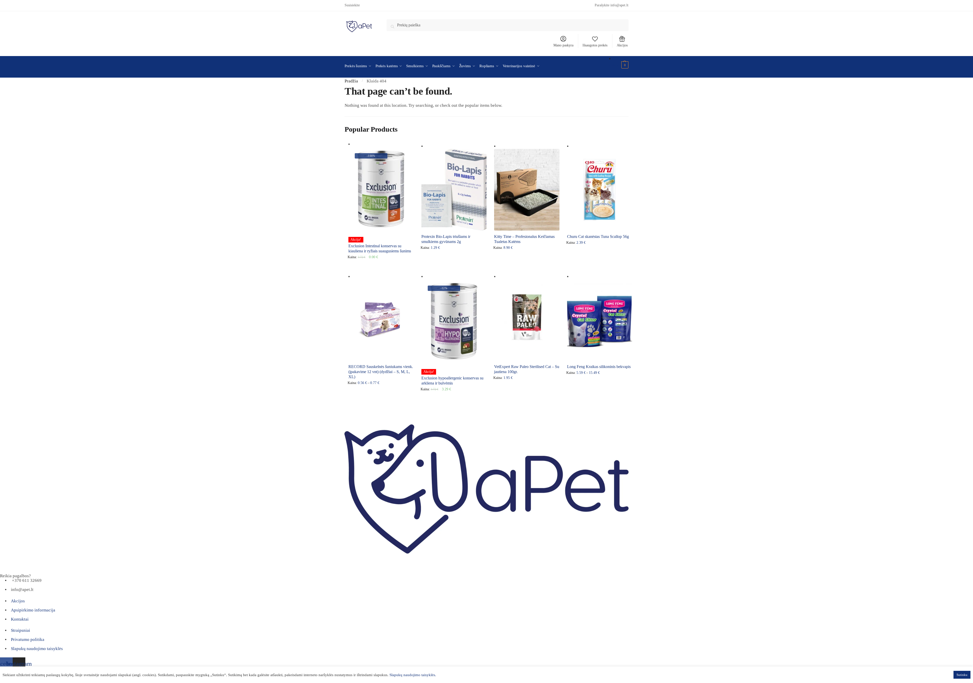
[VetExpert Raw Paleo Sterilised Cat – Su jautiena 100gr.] (526, 320)
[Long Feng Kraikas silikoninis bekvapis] (599, 320)
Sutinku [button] (962, 675)
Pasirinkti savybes (383, 266)
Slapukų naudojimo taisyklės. (412, 675)
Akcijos (622, 45)
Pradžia (351, 81)
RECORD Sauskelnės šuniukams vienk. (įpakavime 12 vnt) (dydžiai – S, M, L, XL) (380, 371)
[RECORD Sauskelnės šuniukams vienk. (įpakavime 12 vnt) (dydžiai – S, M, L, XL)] (381, 320)
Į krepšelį (455, 266)
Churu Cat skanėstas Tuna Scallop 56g (598, 236)
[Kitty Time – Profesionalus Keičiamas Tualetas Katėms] (526, 190)
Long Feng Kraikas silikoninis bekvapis (599, 366)
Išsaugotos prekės (595, 45)
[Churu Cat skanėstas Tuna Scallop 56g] (599, 190)
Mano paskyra (563, 45)
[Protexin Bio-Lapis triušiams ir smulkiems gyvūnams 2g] (454, 190)
